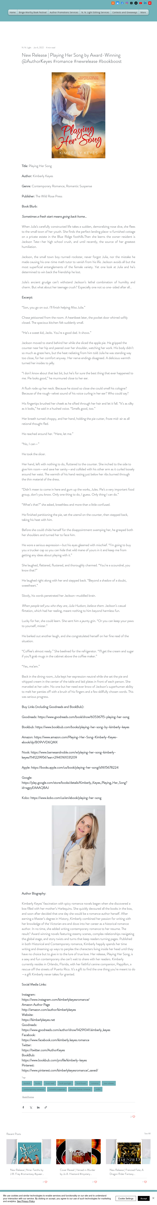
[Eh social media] (149, 3)
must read (50, 1083)
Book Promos (28, 1096)
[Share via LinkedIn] (38, 1107)
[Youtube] (140, 3)
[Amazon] (136, 3)
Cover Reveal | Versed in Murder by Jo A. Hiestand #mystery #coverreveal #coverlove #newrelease (77, 1172)
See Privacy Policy (26, 1201)
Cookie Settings (125, 1198)
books (37, 1083)
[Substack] (113, 3)
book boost (81, 1083)
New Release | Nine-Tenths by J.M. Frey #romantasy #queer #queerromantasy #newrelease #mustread (26, 1172)
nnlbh (98, 1089)
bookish (27, 1083)
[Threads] (131, 3)
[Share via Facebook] (23, 1107)
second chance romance (80, 1089)
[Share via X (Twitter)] (30, 1107)
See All (147, 1133)
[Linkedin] (145, 3)
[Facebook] (122, 3)
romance (95, 1083)
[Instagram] (126, 3)
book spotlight (65, 1083)
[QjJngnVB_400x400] (117, 3)
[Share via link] (45, 1107)
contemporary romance (34, 1089)
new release (109, 1083)
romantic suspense (57, 1089)
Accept (143, 1198)
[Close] (153, 1198)
